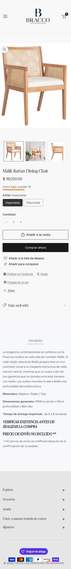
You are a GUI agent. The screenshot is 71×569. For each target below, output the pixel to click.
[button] (35, 305)
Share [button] (11, 290)
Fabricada (34, 203)
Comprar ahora (35, 247)
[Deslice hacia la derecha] (65, 151)
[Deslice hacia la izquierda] (5, 151)
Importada (14, 203)
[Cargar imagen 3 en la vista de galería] (57, 151)
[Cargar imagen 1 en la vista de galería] (14, 151)
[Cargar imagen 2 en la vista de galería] (35, 151)
